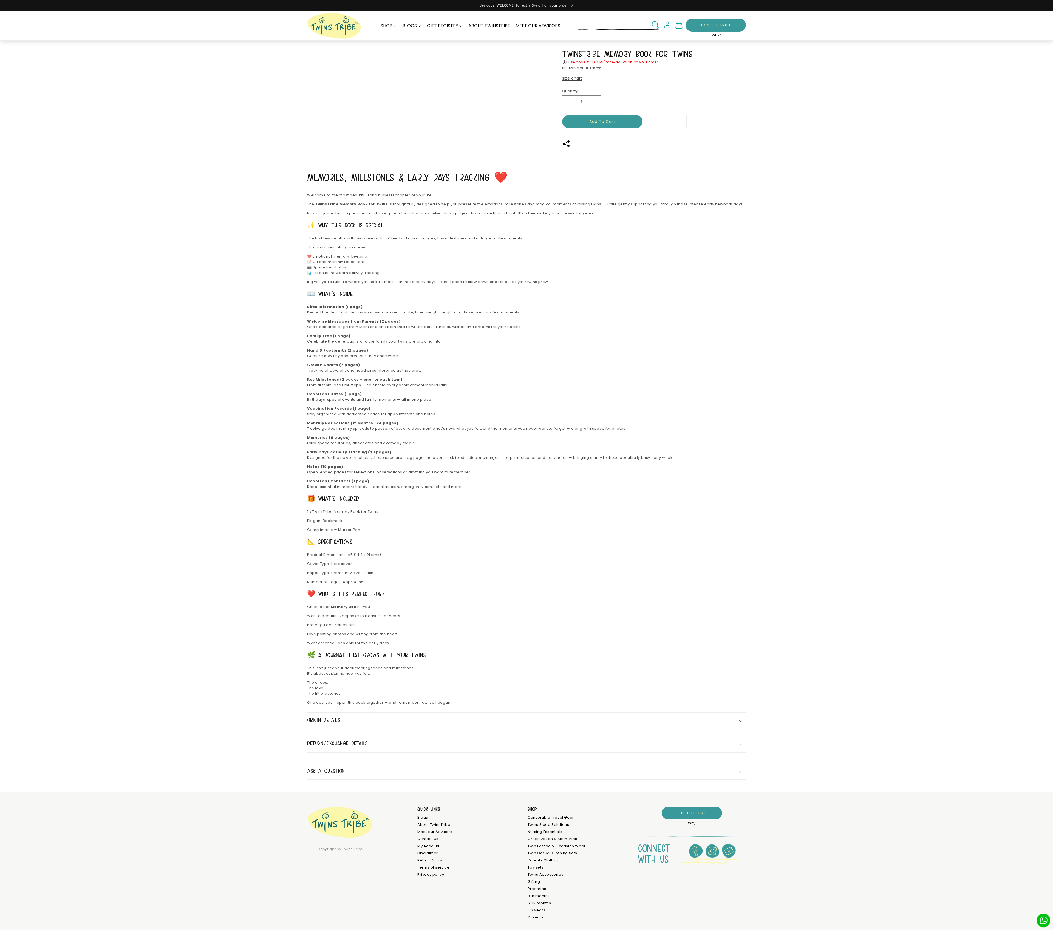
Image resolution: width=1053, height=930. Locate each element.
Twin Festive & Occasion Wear (557, 846)
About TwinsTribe (434, 824)
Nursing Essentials (545, 832)
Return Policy (429, 860)
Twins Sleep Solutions (548, 824)
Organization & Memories (552, 839)
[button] (687, 121)
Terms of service (433, 867)
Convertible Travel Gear (551, 817)
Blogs (422, 817)
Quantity (570, 91)
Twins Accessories (545, 874)
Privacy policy (430, 874)
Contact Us (427, 839)
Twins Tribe (352, 849)
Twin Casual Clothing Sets (552, 853)
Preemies (537, 889)
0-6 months (539, 896)
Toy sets (536, 867)
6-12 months (539, 903)
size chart (572, 78)
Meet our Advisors (434, 832)
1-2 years (536, 910)
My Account (428, 846)
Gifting (534, 882)
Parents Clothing (544, 860)
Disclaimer (427, 853)
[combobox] (618, 25)
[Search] (655, 25)
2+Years (536, 917)
